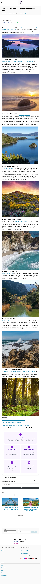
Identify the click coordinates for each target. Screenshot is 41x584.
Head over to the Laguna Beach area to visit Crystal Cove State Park (17, 61)
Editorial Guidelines (24, 553)
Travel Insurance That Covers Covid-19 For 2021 (13, 420)
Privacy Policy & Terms (25, 550)
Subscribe (20, 487)
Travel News (3, 572)
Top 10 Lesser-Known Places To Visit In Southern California (15, 425)
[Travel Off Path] (20, 2)
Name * (5, 529)
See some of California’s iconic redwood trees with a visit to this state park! (19, 371)
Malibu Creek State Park (7, 273)
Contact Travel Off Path (5, 577)
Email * (20, 529)
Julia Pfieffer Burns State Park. (22, 221)
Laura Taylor (24, 13)
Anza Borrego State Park (7, 168)
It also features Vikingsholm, (11, 119)
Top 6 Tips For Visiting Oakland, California (11, 422)
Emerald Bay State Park (24, 115)
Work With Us (3, 575)
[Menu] (1, 2)
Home (2, 565)
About (2, 570)
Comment (4, 518)
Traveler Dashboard (5, 567)
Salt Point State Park (7, 320)
